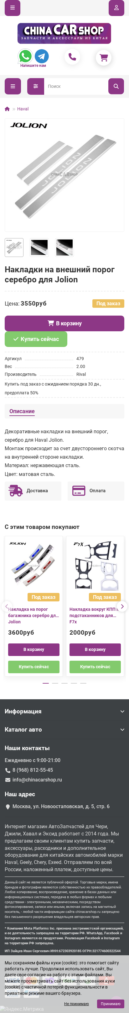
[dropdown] (12, 8)
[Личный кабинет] (116, 8)
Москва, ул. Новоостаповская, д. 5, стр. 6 (61, 806)
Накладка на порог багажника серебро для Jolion (33, 615)
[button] (7, 606)
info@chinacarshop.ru (37, 780)
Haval (22, 108)
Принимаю (111, 1004)
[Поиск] (116, 86)
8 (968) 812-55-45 (33, 770)
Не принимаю (76, 1004)
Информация (23, 711)
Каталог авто (23, 729)
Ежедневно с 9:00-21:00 (32, 760)
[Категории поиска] (35, 86)
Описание (22, 411)
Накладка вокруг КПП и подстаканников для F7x (94, 615)
